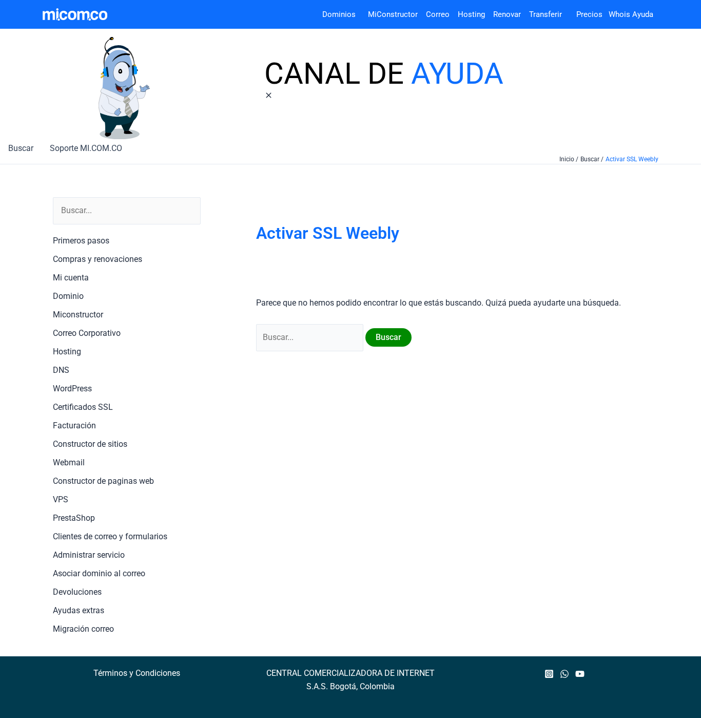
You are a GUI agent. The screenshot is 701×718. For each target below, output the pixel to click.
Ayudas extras (78, 610)
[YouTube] (580, 673)
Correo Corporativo (87, 333)
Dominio (68, 296)
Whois (616, 14)
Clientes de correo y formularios (110, 536)
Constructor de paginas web (103, 481)
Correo (438, 14)
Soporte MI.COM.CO (86, 148)
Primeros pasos (81, 240)
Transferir (546, 14)
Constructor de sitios (90, 444)
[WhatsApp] (564, 673)
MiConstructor (397, 14)
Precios (583, 14)
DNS (61, 370)
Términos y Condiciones (136, 673)
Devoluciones (77, 592)
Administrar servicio (89, 555)
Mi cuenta (71, 277)
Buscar (20, 148)
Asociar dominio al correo (99, 573)
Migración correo (83, 629)
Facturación (74, 425)
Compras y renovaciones (97, 259)
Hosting (475, 14)
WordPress (72, 388)
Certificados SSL (83, 407)
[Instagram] (549, 673)
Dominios (341, 14)
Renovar (507, 14)
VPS (60, 499)
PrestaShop (74, 518)
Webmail (69, 462)
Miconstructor (78, 314)
